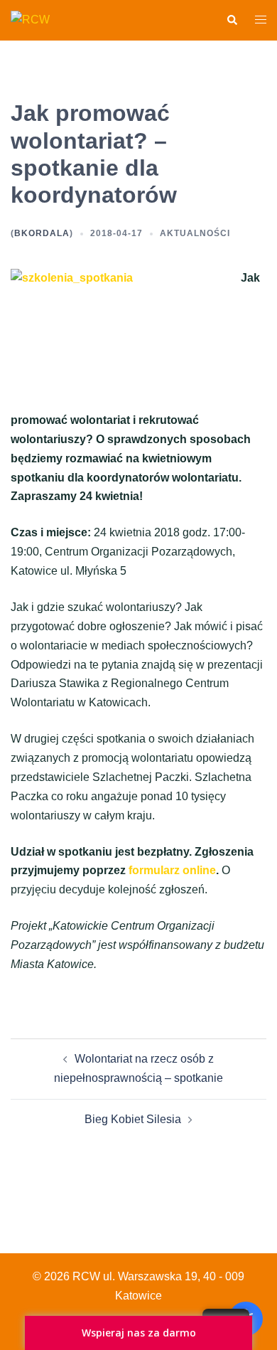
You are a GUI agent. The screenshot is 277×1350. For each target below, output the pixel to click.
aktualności (195, 233)
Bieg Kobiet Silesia (133, 1119)
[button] (231, 20)
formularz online (172, 870)
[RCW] (30, 20)
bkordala (42, 233)
